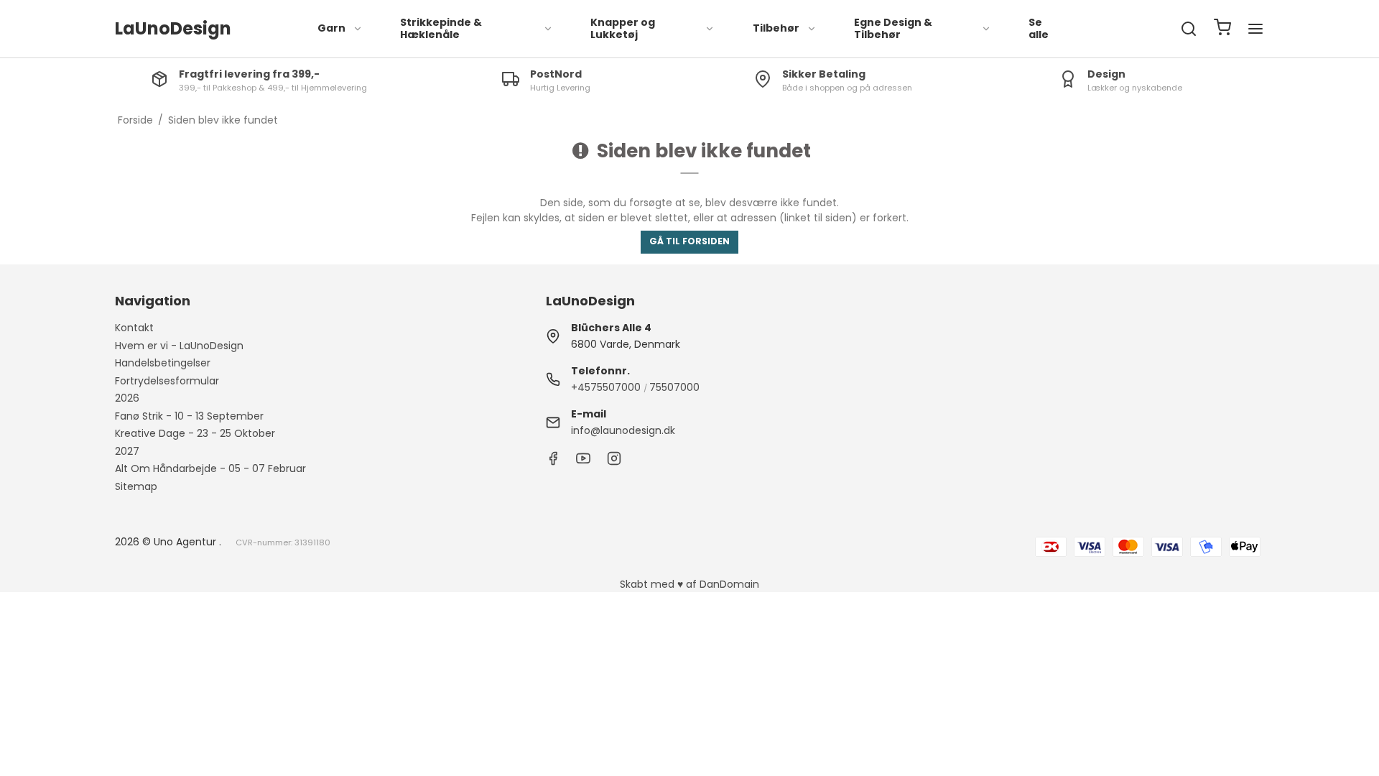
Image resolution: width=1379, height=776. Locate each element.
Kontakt (134, 327)
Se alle (1039, 28)
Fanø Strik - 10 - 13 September (189, 416)
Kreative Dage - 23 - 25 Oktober (195, 433)
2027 (127, 451)
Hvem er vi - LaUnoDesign (179, 345)
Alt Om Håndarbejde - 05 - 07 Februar (210, 468)
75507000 (674, 387)
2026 (127, 398)
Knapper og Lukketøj (622, 28)
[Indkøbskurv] (1222, 29)
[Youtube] (583, 462)
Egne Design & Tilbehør (893, 28)
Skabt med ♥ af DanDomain (689, 584)
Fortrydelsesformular (167, 381)
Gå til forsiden (689, 241)
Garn (331, 28)
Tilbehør (776, 28)
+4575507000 (606, 387)
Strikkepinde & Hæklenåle (441, 28)
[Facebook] (553, 462)
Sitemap (136, 486)
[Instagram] (614, 462)
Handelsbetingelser (162, 363)
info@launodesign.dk (623, 430)
